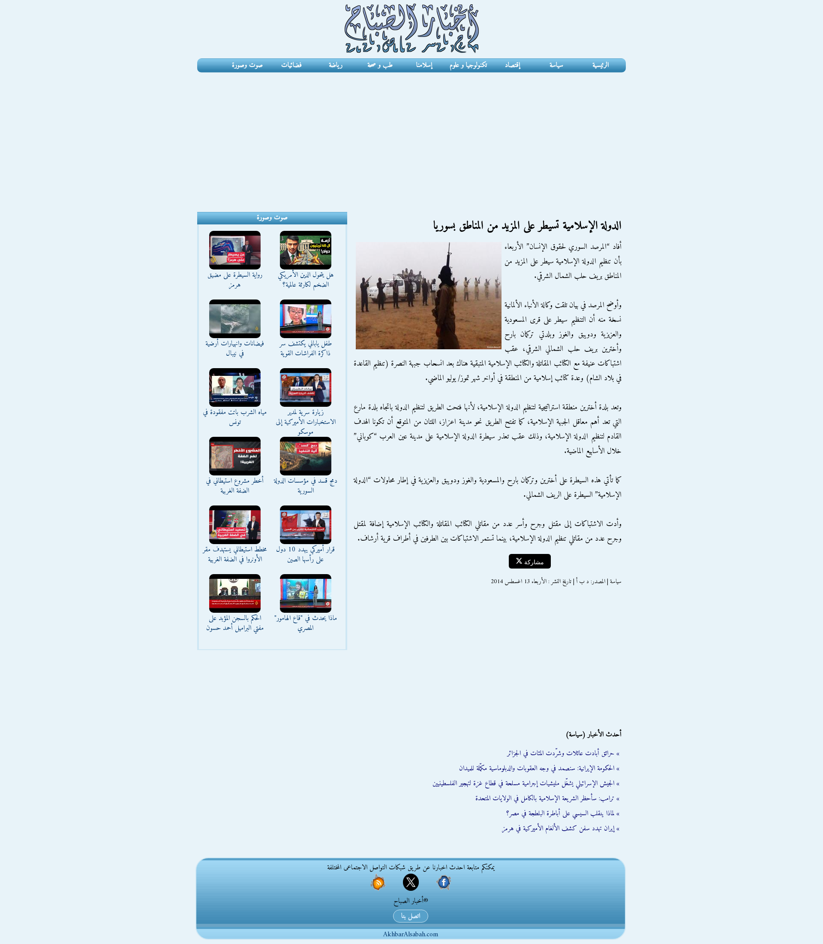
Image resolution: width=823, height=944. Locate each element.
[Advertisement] (411, 137)
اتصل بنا (410, 916)
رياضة (335, 65)
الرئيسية (600, 65)
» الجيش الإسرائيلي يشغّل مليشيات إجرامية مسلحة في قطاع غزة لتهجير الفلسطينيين (526, 784)
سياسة (556, 65)
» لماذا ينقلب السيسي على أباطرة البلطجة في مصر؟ (562, 814)
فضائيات (291, 65)
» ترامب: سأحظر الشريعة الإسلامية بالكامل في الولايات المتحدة (547, 799)
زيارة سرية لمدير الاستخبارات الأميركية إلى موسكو (306, 422)
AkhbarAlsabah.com (410, 935)
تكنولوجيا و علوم (468, 65)
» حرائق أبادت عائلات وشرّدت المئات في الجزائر (563, 753)
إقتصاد (512, 65)
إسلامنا (424, 65)
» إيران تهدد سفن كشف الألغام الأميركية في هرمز (560, 829)
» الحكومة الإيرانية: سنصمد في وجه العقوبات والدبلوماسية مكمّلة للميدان (539, 768)
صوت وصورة (247, 65)
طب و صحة (380, 65)
